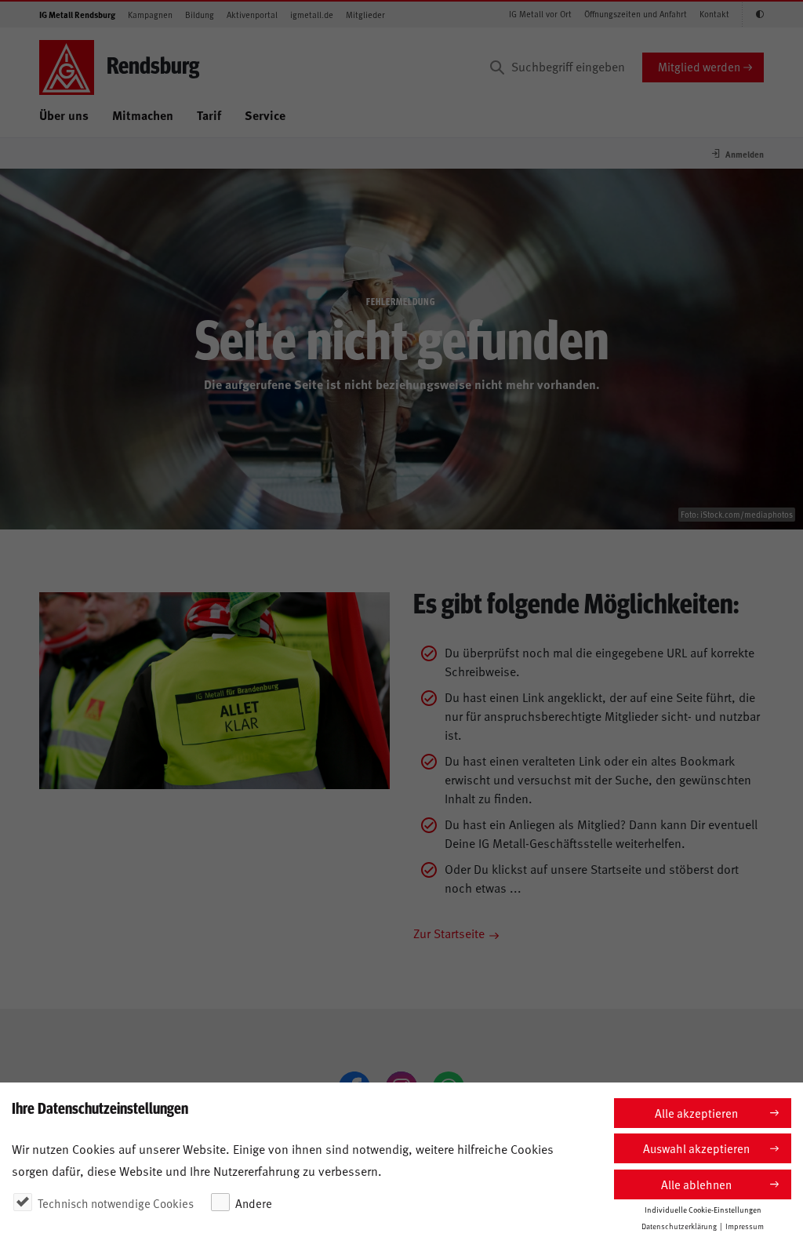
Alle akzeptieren (696, 1112)
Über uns (64, 115)
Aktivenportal (252, 14)
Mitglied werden (699, 66)
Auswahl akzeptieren (696, 1148)
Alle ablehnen (696, 1184)
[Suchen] (497, 67)
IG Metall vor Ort (540, 14)
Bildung (199, 14)
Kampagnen (150, 14)
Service (265, 115)
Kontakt (714, 14)
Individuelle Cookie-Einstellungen (703, 1209)
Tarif (209, 115)
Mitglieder (365, 14)
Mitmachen (142, 115)
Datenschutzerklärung (679, 1226)
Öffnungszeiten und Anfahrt (635, 14)
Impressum (744, 1226)
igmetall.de (311, 14)
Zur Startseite (449, 932)
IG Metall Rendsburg (77, 14)
